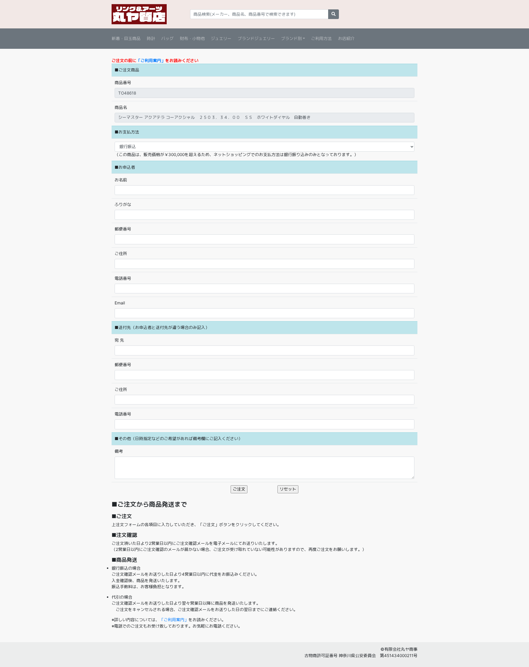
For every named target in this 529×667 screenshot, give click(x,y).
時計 (151, 38)
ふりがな (123, 204)
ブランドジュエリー (256, 38)
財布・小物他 (192, 38)
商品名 (121, 107)
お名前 (121, 180)
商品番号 (123, 82)
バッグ (167, 38)
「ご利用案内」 (150, 60)
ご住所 (121, 253)
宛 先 (119, 340)
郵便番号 (123, 229)
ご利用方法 (321, 38)
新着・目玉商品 (126, 38)
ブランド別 (291, 38)
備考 (119, 451)
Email (120, 303)
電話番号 (123, 278)
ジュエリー (221, 38)
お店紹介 (346, 38)
